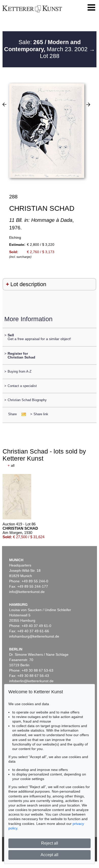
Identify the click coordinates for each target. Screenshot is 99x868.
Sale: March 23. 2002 (46, 45)
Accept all (49, 855)
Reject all (49, 843)
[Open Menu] (91, 7)
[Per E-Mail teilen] (22, 414)
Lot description (28, 284)
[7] (88, 104)
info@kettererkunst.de (27, 592)
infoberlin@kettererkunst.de (31, 681)
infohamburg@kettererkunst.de (34, 636)
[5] (4, 104)
